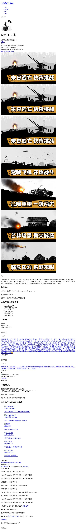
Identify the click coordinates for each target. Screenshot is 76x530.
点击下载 (4, 378)
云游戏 (7, 9)
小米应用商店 (5, 462)
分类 (5, 13)
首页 (5, 7)
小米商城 (13, 462)
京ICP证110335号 (13, 516)
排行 (5, 11)
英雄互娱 (19, 462)
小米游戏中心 (7, 3)
